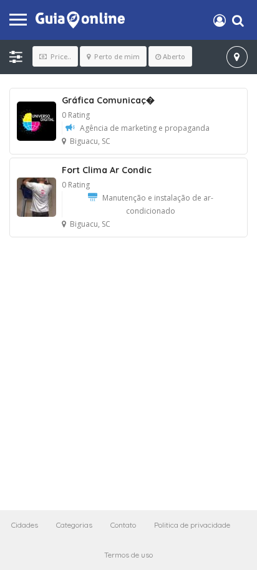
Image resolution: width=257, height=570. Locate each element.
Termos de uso (128, 554)
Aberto (174, 56)
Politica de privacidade (192, 525)
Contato (123, 525)
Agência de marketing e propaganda (145, 128)
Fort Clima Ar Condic (107, 170)
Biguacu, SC (90, 141)
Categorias (74, 525)
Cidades (24, 525)
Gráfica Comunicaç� (108, 100)
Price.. (60, 56)
